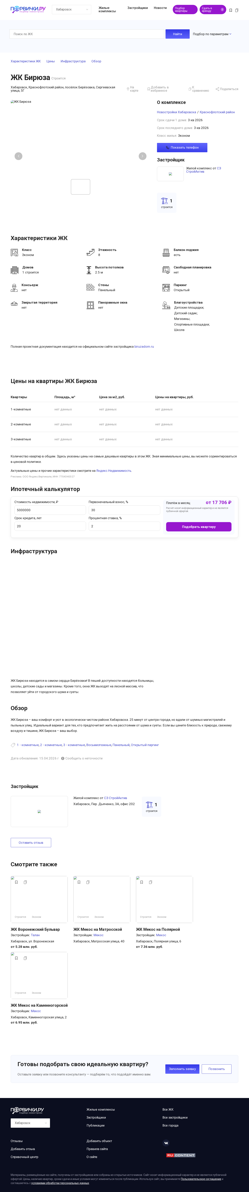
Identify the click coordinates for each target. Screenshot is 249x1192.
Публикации (95, 1125)
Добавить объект (99, 1141)
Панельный (121, 745)
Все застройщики (175, 1117)
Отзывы (17, 1141)
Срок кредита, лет (28, 518)
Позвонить (217, 1069)
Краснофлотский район (217, 112)
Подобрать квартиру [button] (199, 527)
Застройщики (137, 8)
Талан (35, 935)
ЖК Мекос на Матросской (97, 929)
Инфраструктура (73, 61)
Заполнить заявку (182, 1069)
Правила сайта (97, 1149)
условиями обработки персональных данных (60, 1183)
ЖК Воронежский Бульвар (35, 929)
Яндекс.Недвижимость (113, 471)
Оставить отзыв (31, 843)
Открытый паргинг (145, 745)
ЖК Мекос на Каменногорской (39, 1005)
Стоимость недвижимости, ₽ (36, 502)
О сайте (92, 1157)
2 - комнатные (51, 745)
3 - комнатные (74, 745)
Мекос (98, 935)
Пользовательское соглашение (201, 1179)
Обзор (96, 61)
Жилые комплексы (107, 9)
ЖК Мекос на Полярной (158, 929)
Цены (50, 61)
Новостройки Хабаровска (176, 112)
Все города (170, 1125)
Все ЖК (168, 1109)
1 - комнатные (28, 745)
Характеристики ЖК (26, 61)
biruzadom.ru (144, 346)
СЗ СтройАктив (203, 169)
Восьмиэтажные (98, 745)
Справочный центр (24, 1157)
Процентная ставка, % (105, 518)
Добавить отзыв (23, 1149)
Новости (160, 8)
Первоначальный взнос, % (108, 502)
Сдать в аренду (212, 9)
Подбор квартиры (181, 9)
